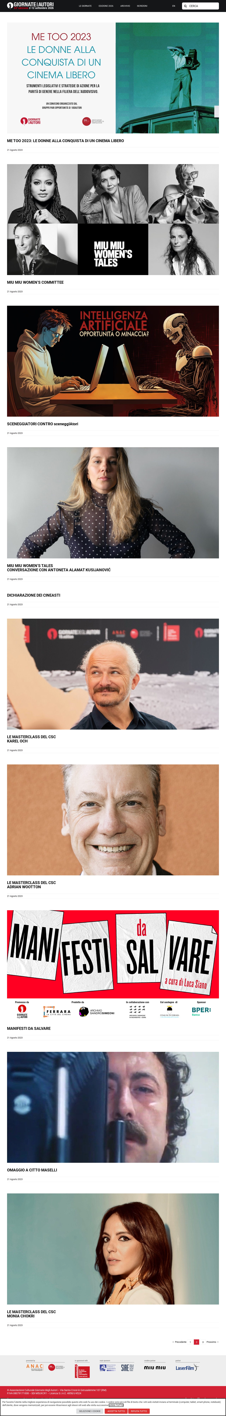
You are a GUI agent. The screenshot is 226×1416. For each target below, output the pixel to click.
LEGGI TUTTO (116, 1405)
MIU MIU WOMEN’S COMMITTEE (35, 282)
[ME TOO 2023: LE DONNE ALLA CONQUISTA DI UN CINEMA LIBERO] (113, 78)
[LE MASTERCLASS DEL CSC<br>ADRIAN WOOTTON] (113, 819)
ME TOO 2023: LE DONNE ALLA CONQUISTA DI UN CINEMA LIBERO (65, 141)
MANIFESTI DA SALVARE (28, 1028)
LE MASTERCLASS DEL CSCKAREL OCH (31, 739)
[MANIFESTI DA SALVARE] (113, 965)
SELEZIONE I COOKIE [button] (89, 1411)
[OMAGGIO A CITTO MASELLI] (113, 1107)
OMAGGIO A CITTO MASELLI (32, 1170)
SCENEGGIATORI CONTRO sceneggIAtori (42, 424)
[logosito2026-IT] (30, 3)
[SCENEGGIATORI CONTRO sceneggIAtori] (113, 361)
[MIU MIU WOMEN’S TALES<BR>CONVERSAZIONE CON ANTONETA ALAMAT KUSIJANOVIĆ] (113, 502)
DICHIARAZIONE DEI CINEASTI (33, 595)
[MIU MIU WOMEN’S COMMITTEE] (113, 219)
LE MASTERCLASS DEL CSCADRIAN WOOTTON (31, 884)
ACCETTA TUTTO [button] (116, 1411)
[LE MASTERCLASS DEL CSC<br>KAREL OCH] (113, 674)
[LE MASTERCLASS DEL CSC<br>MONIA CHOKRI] (113, 1249)
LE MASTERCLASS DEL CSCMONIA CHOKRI (31, 1314)
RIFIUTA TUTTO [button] (139, 1411)
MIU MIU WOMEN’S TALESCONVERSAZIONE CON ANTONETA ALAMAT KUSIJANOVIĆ (59, 568)
